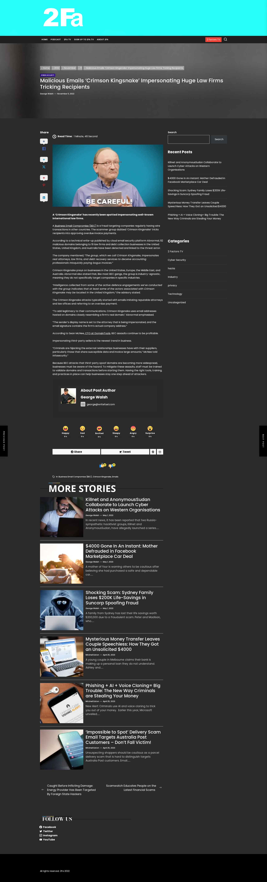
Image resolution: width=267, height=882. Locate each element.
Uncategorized (177, 302)
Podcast (56, 39)
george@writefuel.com (101, 404)
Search (172, 132)
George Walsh (46, 93)
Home (45, 39)
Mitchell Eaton (92, 655)
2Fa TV (67, 39)
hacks (171, 268)
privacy (172, 285)
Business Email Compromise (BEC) (75, 226)
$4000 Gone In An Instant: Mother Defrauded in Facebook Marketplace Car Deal (122, 551)
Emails (115, 476)
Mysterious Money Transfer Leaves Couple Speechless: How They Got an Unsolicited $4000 (123, 644)
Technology (175, 294)
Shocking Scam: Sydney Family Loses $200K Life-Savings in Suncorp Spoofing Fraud (119, 598)
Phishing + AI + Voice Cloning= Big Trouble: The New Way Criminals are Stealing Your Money (123, 691)
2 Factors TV (175, 251)
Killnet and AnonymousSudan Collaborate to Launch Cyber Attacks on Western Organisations (123, 505)
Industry (173, 277)
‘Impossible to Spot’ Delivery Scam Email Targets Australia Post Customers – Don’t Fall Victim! (123, 737)
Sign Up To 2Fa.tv (84, 39)
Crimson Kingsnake (102, 476)
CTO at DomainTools (97, 333)
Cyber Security (177, 260)
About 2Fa (102, 39)
